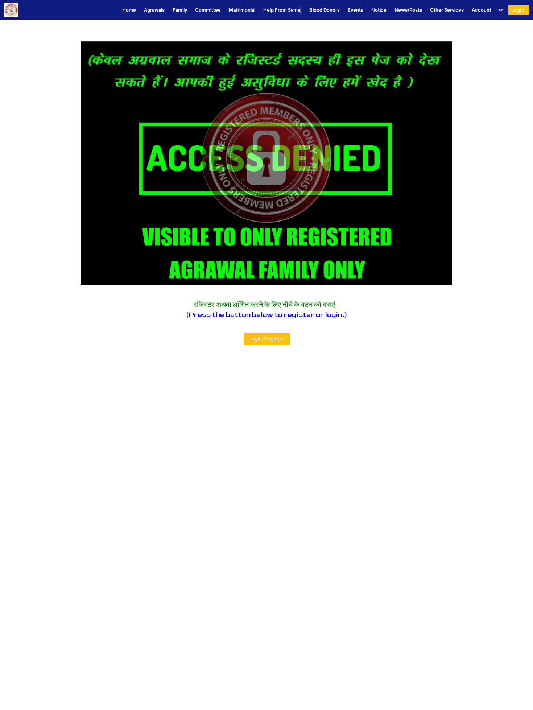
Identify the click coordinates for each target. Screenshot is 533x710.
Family (180, 10)
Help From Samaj (282, 10)
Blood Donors (324, 10)
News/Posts (408, 10)
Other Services (447, 10)
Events (355, 10)
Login (518, 10)
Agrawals (154, 10)
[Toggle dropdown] (499, 10)
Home (129, 10)
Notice (379, 10)
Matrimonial (242, 10)
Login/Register (266, 339)
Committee (208, 10)
